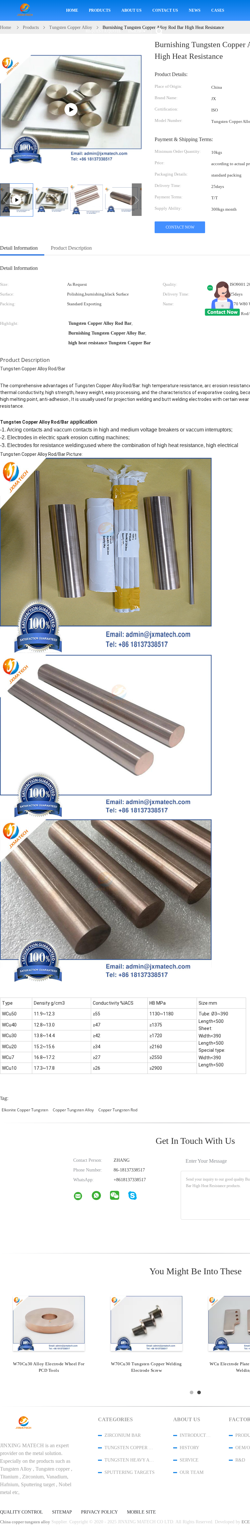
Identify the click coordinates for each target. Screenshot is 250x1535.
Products (100, 10)
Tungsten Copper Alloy (130, 1447)
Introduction (196, 1435)
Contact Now (180, 227)
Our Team (191, 1472)
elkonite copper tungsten (25, 1110)
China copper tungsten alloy (25, 1521)
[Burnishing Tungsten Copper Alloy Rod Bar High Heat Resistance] (51, 199)
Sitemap (62, 1512)
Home (72, 10)
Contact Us (165, 10)
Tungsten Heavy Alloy (130, 1460)
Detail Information (19, 248)
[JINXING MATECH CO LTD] (82, 1197)
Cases (217, 10)
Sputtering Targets (129, 1472)
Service (189, 1460)
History (189, 1447)
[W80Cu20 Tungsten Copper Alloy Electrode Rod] (146, 1323)
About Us (131, 10)
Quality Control (21, 1512)
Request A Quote (103, 31)
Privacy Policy (99, 1512)
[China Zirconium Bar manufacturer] (26, 11)
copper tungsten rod (117, 1110)
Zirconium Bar (122, 1435)
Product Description (71, 248)
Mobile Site (141, 1512)
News (195, 10)
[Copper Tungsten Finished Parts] (49, 1323)
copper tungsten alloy (73, 1110)
